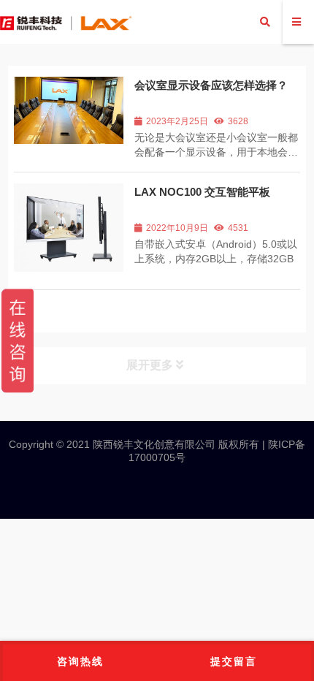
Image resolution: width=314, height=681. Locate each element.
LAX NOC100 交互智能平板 (202, 192)
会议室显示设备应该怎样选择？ (211, 85)
